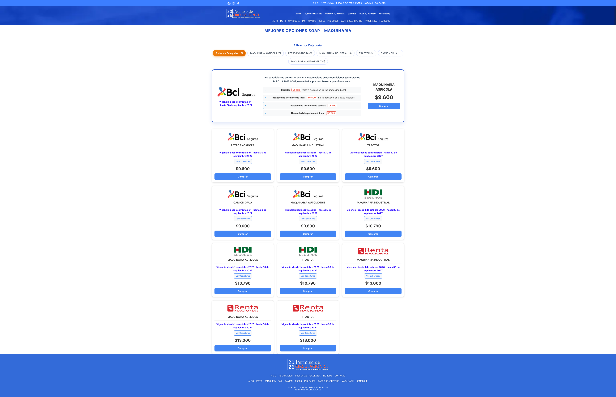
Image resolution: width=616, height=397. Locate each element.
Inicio (299, 14)
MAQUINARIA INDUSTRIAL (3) (335, 53)
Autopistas (384, 14)
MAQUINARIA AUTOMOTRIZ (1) (308, 61)
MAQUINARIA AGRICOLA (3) (265, 53)
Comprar (384, 106)
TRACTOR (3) (366, 53)
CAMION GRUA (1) (390, 53)
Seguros (352, 14)
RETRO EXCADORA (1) (300, 53)
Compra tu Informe (335, 14)
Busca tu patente (313, 14)
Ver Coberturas (243, 161)
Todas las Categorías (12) (229, 53)
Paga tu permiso (367, 14)
